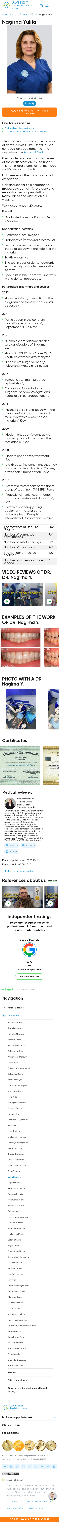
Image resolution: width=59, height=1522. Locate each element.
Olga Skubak (14, 1182)
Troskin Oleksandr (16, 1154)
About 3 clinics (16, 1007)
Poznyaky (29, 103)
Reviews (12, 1372)
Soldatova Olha (15, 1051)
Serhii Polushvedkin (17, 1348)
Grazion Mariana (15, 1222)
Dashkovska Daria (16, 1291)
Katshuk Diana (14, 1039)
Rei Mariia (12, 1125)
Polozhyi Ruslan (15, 1108)
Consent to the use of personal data (39, 1501)
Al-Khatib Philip (15, 1263)
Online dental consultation (19, 128)
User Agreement (36, 1508)
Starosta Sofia (15, 1268)
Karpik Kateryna (15, 1080)
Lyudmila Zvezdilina (17, 1360)
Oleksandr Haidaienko (18, 1137)
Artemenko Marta (16, 1200)
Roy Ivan (12, 1280)
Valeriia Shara (14, 1240)
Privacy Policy (12, 1501)
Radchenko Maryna (17, 1228)
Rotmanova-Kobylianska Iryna (22, 1325)
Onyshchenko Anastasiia (19, 1068)
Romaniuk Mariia (15, 1194)
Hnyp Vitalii (13, 1097)
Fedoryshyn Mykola (17, 1102)
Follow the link (29, 976)
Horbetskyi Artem (16, 1205)
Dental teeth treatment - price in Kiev (26, 131)
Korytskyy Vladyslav (17, 1165)
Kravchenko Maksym (17, 1057)
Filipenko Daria (15, 1297)
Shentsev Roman (16, 1160)
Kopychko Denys (15, 1091)
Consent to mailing (15, 1508)
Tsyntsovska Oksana (17, 1045)
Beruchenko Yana (16, 1337)
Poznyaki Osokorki (36, 152)
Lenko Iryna (13, 1062)
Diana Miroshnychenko (18, 1285)
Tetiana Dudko (15, 1022)
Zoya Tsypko (14, 1171)
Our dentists (15, 1015)
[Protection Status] (29, 1474)
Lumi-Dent (7, 14)
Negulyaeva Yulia (16, 1331)
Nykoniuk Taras (15, 1148)
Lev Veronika (14, 1308)
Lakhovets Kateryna (17, 1085)
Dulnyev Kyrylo (14, 1211)
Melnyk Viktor (14, 1131)
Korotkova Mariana (16, 1314)
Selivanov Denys (15, 1074)
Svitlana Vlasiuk (15, 1303)
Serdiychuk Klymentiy (18, 1120)
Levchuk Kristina (15, 1274)
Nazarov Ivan (14, 1114)
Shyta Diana (13, 1245)
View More (52, 880)
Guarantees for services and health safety (28, 1390)
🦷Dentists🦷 (26, 14)
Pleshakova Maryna (17, 1251)
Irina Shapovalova (16, 1188)
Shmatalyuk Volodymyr (19, 1257)
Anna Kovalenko (15, 1028)
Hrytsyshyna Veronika (18, 1217)
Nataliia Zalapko (15, 1343)
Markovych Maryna (16, 1234)
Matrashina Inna (15, 1365)
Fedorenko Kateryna (17, 1320)
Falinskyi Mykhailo (16, 1034)
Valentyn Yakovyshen (18, 1142)
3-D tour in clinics (17, 1380)
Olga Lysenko (14, 1354)
